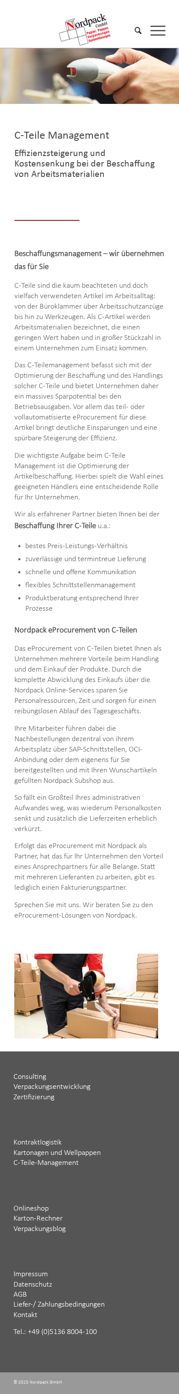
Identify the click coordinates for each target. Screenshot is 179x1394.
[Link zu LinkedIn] (145, 1383)
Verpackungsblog (39, 1229)
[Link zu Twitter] (119, 1383)
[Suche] (134, 30)
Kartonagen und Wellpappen (57, 1153)
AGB (20, 1295)
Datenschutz (32, 1285)
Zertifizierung (33, 1097)
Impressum (30, 1274)
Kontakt (25, 1315)
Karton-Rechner (38, 1218)
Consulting (29, 1077)
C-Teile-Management (46, 1163)
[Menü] (154, 30)
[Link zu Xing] (132, 1383)
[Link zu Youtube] (159, 1383)
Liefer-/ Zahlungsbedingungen (59, 1305)
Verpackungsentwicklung (51, 1087)
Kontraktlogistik (37, 1142)
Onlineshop (31, 1208)
